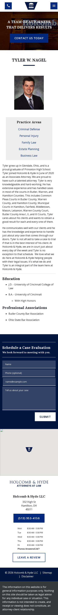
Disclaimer (27, 576)
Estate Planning (29, 149)
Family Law (29, 142)
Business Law (29, 155)
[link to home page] (31, 6)
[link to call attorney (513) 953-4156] (8, 5)
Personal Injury (29, 136)
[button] (29, 449)
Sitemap (47, 572)
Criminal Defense (29, 129)
